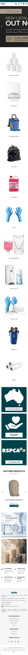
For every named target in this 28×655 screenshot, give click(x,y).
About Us (14, 631)
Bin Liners (14, 167)
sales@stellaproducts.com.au (11, 606)
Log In (14, 625)
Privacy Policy (14, 623)
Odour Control (14, 288)
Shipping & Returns (14, 618)
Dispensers (14, 106)
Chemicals (14, 197)
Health (14, 380)
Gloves (14, 227)
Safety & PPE (14, 319)
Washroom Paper (14, 75)
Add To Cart (17, 506)
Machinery (14, 349)
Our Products (14, 633)
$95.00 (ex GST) (14, 503)
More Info (12, 505)
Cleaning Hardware (14, 136)
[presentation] (2, 492)
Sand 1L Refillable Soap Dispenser (14, 500)
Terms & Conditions (14, 621)
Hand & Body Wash (14, 258)
